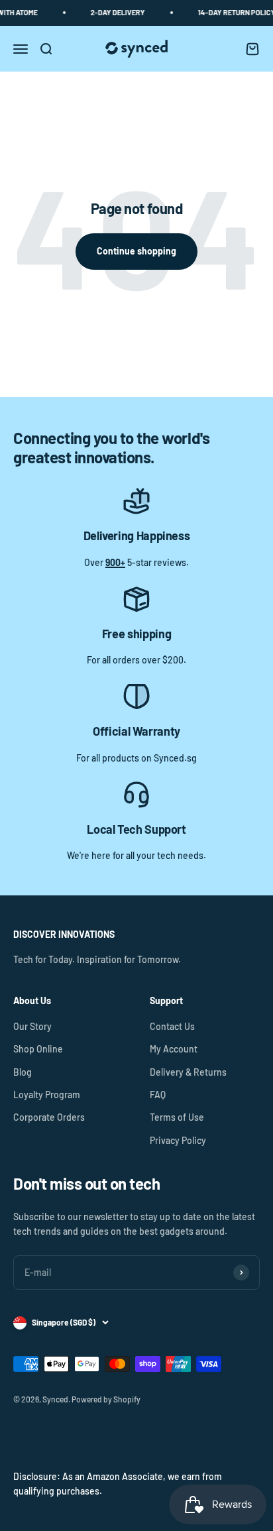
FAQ (158, 1094)
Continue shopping (136, 250)
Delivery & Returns (188, 1072)
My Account (173, 1048)
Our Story (32, 1026)
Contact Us (172, 1026)
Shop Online (38, 1048)
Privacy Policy (178, 1140)
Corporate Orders (49, 1117)
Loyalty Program (46, 1094)
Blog (22, 1072)
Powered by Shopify (106, 1399)
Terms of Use (177, 1117)
